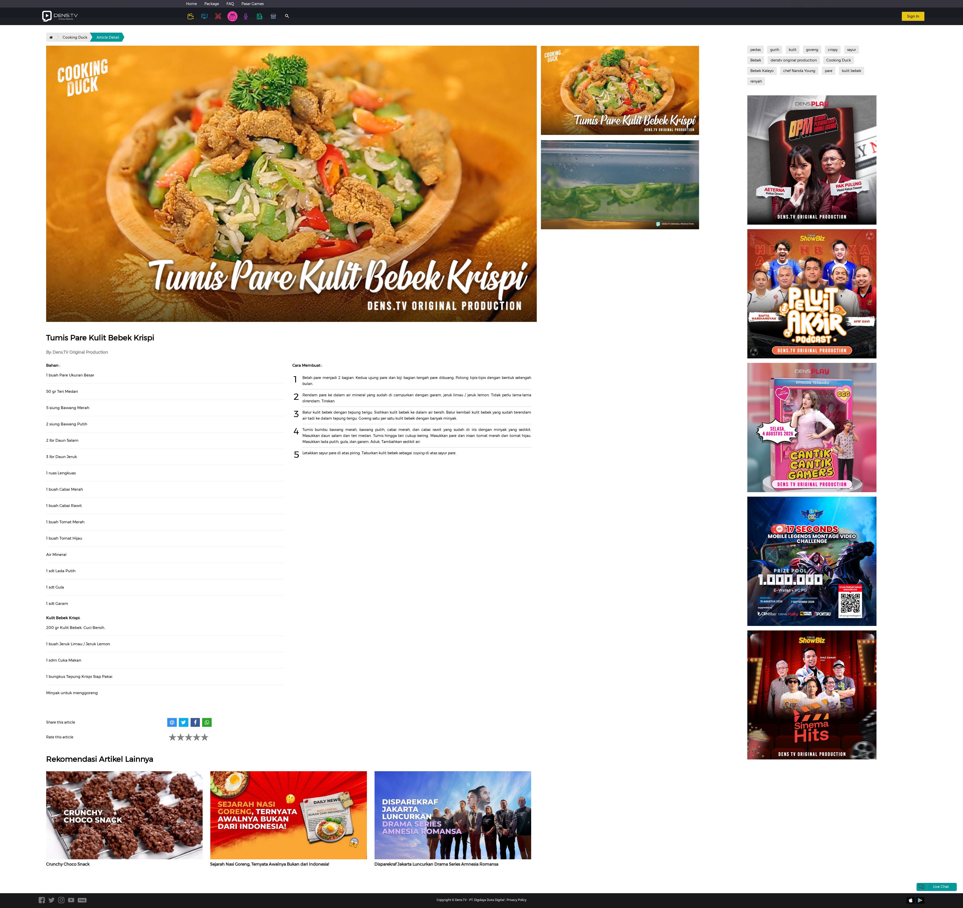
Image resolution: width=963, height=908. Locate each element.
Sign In (913, 16)
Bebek (755, 60)
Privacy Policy (516, 900)
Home (191, 4)
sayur (851, 49)
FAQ (230, 4)
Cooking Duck (75, 37)
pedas (755, 49)
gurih (774, 49)
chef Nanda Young (799, 71)
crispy (833, 49)
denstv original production (794, 60)
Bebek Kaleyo (762, 71)
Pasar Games (253, 4)
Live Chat (941, 886)
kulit (792, 49)
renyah (756, 81)
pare (828, 71)
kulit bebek (851, 71)
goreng (812, 49)
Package (211, 4)
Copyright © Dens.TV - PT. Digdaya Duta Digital (470, 900)
